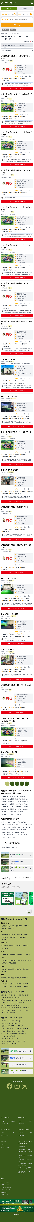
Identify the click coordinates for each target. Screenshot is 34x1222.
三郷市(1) (4, 801)
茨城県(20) (4, 934)
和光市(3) (4, 804)
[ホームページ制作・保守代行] (25, 1153)
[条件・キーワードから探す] (9, 1121)
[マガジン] (9, 1145)
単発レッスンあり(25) (21, 832)
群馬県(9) (19, 934)
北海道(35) (4, 926)
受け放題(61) (5, 829)
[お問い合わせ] (9, 1183)
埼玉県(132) (27, 934)
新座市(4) (19, 806)
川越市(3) (11, 809)
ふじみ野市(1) (12, 811)
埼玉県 (19, 877)
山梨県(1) (4, 939)
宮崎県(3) (11, 986)
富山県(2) (12, 946)
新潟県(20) (4, 946)
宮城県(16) (19, 926)
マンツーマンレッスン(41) (9, 827)
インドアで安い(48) (21, 835)
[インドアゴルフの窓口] (25, 1149)
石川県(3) (18, 946)
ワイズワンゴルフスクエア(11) (10, 1038)
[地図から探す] (9, 1124)
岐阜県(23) (13, 954)
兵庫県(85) (13, 960)
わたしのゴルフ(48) (7, 1031)
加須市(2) (18, 799)
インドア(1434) (13, 995)
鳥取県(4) (4, 969)
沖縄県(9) (26, 986)
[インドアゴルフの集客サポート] (25, 1156)
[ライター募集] (9, 1148)
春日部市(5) (4, 796)
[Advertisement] (17, 1102)
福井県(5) (25, 946)
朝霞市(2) (25, 799)
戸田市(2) (4, 799)
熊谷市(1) (12, 806)
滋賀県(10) (28, 960)
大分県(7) (4, 986)
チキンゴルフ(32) (19, 1031)
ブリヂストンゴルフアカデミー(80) (11, 1021)
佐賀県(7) (12, 984)
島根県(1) (11, 969)
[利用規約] (9, 1193)
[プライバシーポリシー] (9, 1190)
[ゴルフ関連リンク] (9, 1188)
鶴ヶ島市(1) (4, 814)
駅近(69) (23, 829)
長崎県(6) (18, 984)
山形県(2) (4, 928)
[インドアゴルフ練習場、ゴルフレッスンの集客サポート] (17, 1209)
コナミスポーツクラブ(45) (9, 1043)
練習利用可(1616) (6, 1005)
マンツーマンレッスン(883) (23, 1000)
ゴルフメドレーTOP (6, 877)
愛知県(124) (4, 954)
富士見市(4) (4, 806)
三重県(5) (27, 954)
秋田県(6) (26, 926)
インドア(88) (11, 822)
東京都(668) (12, 937)
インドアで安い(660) (22, 1010)
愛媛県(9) (18, 978)
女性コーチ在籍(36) (7, 824)
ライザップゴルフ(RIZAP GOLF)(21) (11, 1023)
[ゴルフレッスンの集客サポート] (25, 1160)
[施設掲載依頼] (25, 1147)
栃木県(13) (12, 934)
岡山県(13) (18, 969)
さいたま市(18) (14, 796)
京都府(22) (20, 960)
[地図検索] (21, 898)
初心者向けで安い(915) (8, 1010)
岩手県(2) (12, 926)
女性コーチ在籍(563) (7, 997)
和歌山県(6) (12, 963)
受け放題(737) (21, 1002)
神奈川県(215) (21, 937)
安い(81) (16, 824)
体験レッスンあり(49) (7, 832)
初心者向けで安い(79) (7, 835)
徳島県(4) (4, 978)
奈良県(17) (4, 963)
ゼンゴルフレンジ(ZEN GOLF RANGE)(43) (13, 1033)
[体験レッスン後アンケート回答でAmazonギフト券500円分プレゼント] (7, 898)
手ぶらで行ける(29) (26, 824)
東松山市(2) (21, 811)
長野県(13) (4, 948)
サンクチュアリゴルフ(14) (9, 1036)
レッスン (15, 877)
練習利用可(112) (15, 829)
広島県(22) (26, 969)
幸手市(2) (25, 804)
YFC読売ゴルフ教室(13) (21, 1028)
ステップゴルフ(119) (7, 1028)
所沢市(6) (22, 796)
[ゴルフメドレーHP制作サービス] (17, 1202)
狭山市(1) (25, 801)
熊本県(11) (26, 984)
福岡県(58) (4, 984)
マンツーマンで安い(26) (8, 837)
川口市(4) (11, 799)
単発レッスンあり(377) (22, 1007)
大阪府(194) (4, 960)
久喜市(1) (19, 814)
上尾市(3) (26, 806)
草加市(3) (4, 809)
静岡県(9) (20, 954)
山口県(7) (4, 971)
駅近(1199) (16, 1005)
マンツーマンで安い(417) (8, 1013)
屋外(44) (3, 822)
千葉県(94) (4, 937)
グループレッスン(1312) (8, 1002)
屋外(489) (4, 995)
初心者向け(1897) (24, 995)
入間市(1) (18, 809)
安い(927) (17, 997)
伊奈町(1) (12, 814)
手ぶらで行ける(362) (7, 1000)
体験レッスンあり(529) (8, 1007)
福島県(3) (11, 928)
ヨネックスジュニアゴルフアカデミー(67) (13, 1041)
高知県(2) (25, 978)
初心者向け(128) (21, 822)
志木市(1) (18, 804)
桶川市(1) (4, 811)
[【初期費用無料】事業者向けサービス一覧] (25, 1164)
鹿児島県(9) (18, 986)
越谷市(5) (11, 801)
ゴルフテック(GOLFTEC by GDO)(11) (12, 1026)
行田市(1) (11, 804)
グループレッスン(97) (24, 827)
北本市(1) (18, 801)
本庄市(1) (25, 809)
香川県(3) (11, 978)
